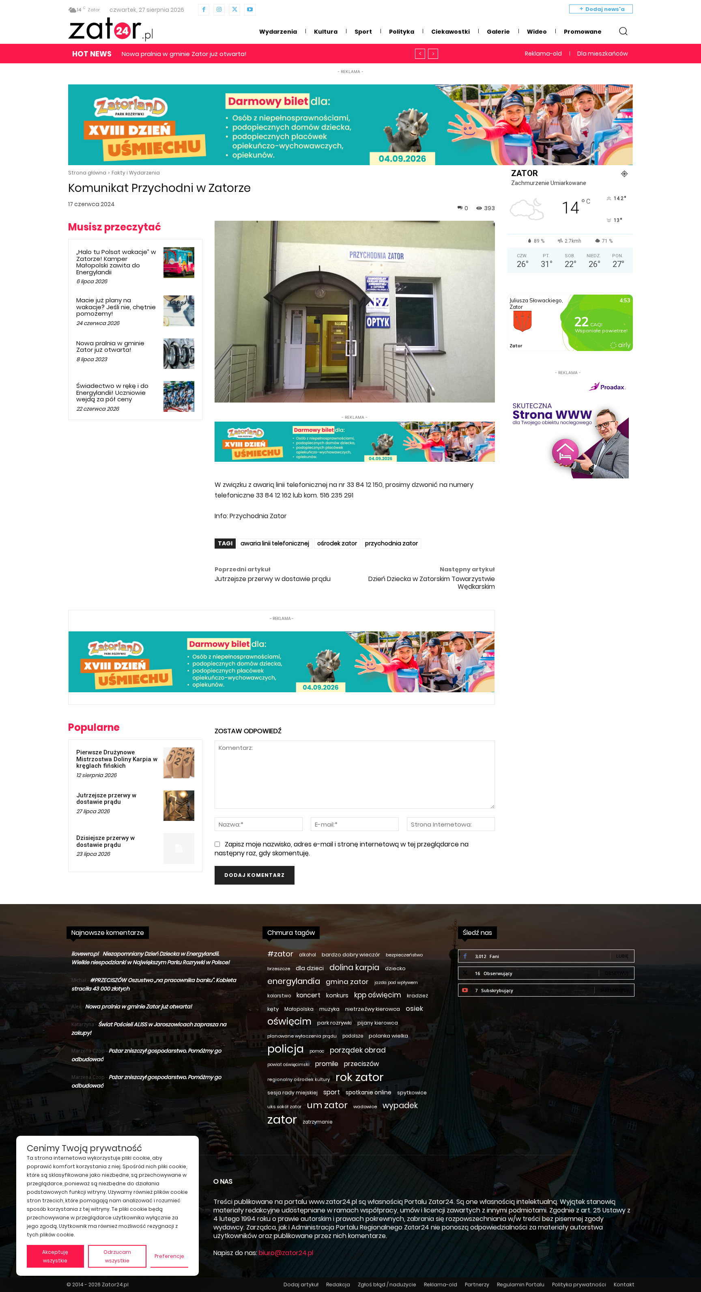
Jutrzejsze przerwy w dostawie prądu (273, 579)
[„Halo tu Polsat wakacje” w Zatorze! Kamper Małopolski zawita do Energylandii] (178, 262)
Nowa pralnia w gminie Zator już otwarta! (110, 346)
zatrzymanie (317, 1122)
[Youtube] (250, 9)
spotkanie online (368, 1092)
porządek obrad (358, 1050)
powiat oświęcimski (288, 1065)
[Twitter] (234, 9)
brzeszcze (278, 968)
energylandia (293, 981)
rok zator (359, 1077)
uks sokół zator (284, 1106)
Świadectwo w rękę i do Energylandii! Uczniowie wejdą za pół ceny (222, 54)
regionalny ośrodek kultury (298, 1080)
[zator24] (110, 29)
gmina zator (347, 982)
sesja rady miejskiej (292, 1092)
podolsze (352, 1036)
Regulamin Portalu (520, 1284)
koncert (308, 995)
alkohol (307, 955)
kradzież (417, 995)
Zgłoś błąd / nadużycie (387, 1284)
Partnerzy (477, 1284)
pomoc (317, 1051)
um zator (327, 1105)
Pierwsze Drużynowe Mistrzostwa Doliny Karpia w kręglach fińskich (116, 759)
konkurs (337, 995)
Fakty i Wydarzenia (136, 172)
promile (326, 1063)
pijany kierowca (377, 1022)
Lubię (622, 956)
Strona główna (87, 172)
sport (331, 1092)
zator (282, 1119)
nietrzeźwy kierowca (372, 1009)
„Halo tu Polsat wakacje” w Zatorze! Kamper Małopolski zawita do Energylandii (116, 262)
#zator (280, 954)
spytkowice (412, 1092)
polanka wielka (388, 1036)
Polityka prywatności (579, 1284)
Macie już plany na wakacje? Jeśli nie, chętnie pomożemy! (116, 307)
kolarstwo (279, 996)
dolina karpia (354, 967)
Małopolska (299, 1009)
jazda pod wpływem (396, 983)
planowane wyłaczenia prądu (302, 1036)
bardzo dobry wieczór (351, 954)
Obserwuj (616, 973)
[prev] (420, 54)
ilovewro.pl (85, 954)
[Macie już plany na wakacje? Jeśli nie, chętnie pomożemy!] (178, 310)
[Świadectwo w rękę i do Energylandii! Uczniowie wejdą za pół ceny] (178, 396)
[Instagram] (219, 9)
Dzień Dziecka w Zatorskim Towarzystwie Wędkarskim (431, 582)
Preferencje (169, 1256)
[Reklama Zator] (568, 427)
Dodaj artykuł (301, 1284)
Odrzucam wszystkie (117, 1256)
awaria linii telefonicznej (275, 543)
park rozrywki (334, 1023)
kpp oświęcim (377, 995)
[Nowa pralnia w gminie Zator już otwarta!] (178, 353)
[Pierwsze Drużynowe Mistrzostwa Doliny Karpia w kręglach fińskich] (178, 762)
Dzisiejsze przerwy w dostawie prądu (105, 841)
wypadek (400, 1105)
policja (285, 1048)
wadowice (365, 1106)
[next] (433, 54)
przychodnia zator (391, 543)
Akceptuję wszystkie (55, 1256)
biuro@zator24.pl (286, 1253)
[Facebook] (203, 9)
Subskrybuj (614, 990)
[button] (623, 31)
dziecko (395, 968)
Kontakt (624, 1284)
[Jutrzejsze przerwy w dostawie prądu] (178, 805)
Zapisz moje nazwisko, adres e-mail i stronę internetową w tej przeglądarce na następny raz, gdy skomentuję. (342, 849)
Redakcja (338, 1284)
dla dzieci (310, 968)
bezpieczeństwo (404, 955)
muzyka (329, 1009)
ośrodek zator (337, 543)
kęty (273, 1009)
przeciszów (361, 1063)
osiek (414, 1008)
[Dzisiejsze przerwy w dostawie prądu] (178, 848)
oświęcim (289, 1021)
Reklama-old (440, 1284)
